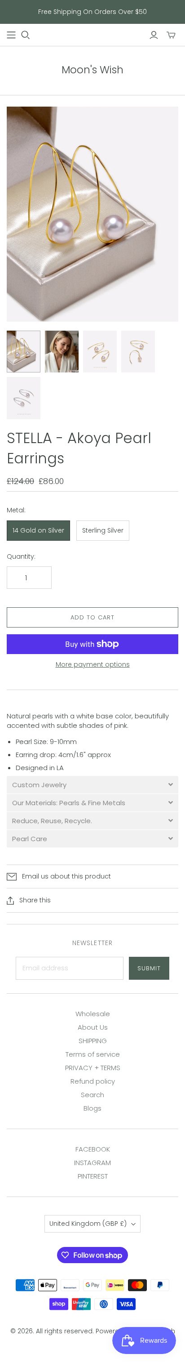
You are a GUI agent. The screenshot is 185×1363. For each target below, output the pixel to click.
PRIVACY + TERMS (92, 1067)
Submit (149, 968)
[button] (92, 785)
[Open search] (25, 35)
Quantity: (21, 556)
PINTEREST (93, 1176)
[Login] (154, 35)
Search (92, 1094)
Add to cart (92, 617)
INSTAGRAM (92, 1162)
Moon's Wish (92, 70)
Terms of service (93, 1054)
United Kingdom (88, 1223)
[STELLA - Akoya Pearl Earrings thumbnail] (23, 352)
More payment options (93, 664)
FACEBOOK (92, 1149)
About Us (93, 1027)
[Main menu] (11, 35)
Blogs (92, 1108)
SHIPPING (93, 1040)
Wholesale (92, 1013)
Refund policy (92, 1081)
